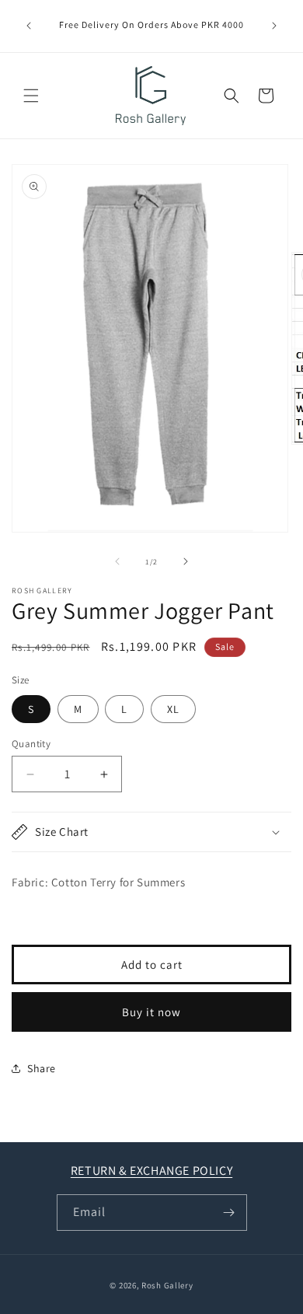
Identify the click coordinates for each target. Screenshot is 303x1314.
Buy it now (151, 1012)
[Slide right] (186, 561)
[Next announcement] (274, 26)
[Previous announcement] (29, 26)
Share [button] (41, 1068)
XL (173, 709)
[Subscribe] (229, 1212)
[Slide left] (117, 561)
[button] (31, 96)
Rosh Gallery (167, 1285)
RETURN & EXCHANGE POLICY (151, 1170)
